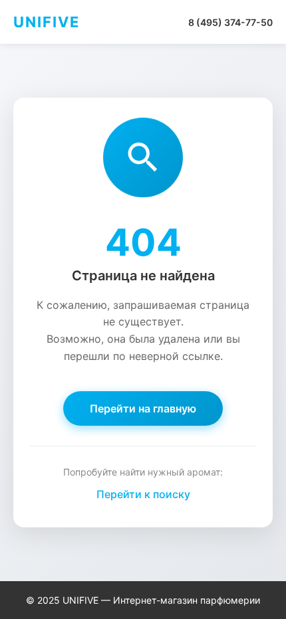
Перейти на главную (143, 408)
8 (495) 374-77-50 (230, 22)
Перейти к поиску (143, 494)
